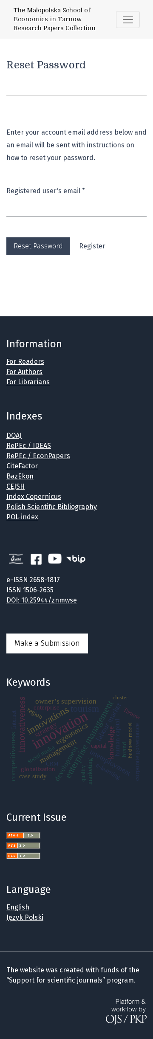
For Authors (24, 372)
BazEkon (20, 476)
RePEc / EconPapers (38, 456)
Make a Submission (47, 643)
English (17, 907)
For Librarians (28, 382)
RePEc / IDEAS (28, 446)
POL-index (22, 517)
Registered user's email (45, 190)
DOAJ (14, 435)
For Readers (25, 362)
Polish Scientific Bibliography (51, 507)
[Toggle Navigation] (128, 19)
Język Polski (24, 917)
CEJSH (15, 486)
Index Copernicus (33, 497)
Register (92, 246)
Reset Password (38, 246)
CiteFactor (22, 466)
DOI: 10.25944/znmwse (41, 600)
